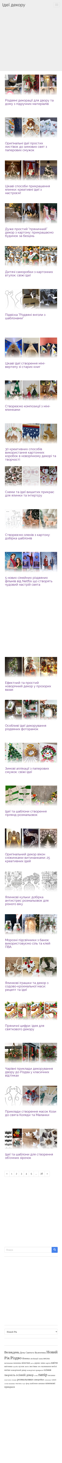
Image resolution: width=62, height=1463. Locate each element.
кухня (21, 1366)
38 (41, 1173)
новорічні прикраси (35, 1370)
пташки (14, 1380)
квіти (54, 1363)
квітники (8, 1366)
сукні (54, 1379)
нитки (7, 1370)
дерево (37, 1363)
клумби (15, 1366)
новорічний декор (18, 1370)
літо (39, 1366)
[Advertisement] (31, 40)
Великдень (11, 1352)
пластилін (7, 1380)
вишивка (17, 1363)
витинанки (8, 1363)
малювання (46, 1366)
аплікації (34, 1358)
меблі (54, 1366)
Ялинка (26, 1358)
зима (43, 1363)
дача (32, 1363)
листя (27, 1366)
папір (42, 1374)
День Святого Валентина (33, 1352)
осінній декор (25, 1375)
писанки (51, 1375)
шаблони (34, 1383)
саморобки (38, 1379)
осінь (36, 1375)
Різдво (16, 1357)
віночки (26, 1362)
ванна (41, 1359)
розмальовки (25, 1379)
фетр (27, 1383)
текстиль (18, 1383)
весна (46, 1358)
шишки (41, 1383)
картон (48, 1363)
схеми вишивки (9, 1384)
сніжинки (48, 1380)
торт (23, 1384)
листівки (33, 1366)
